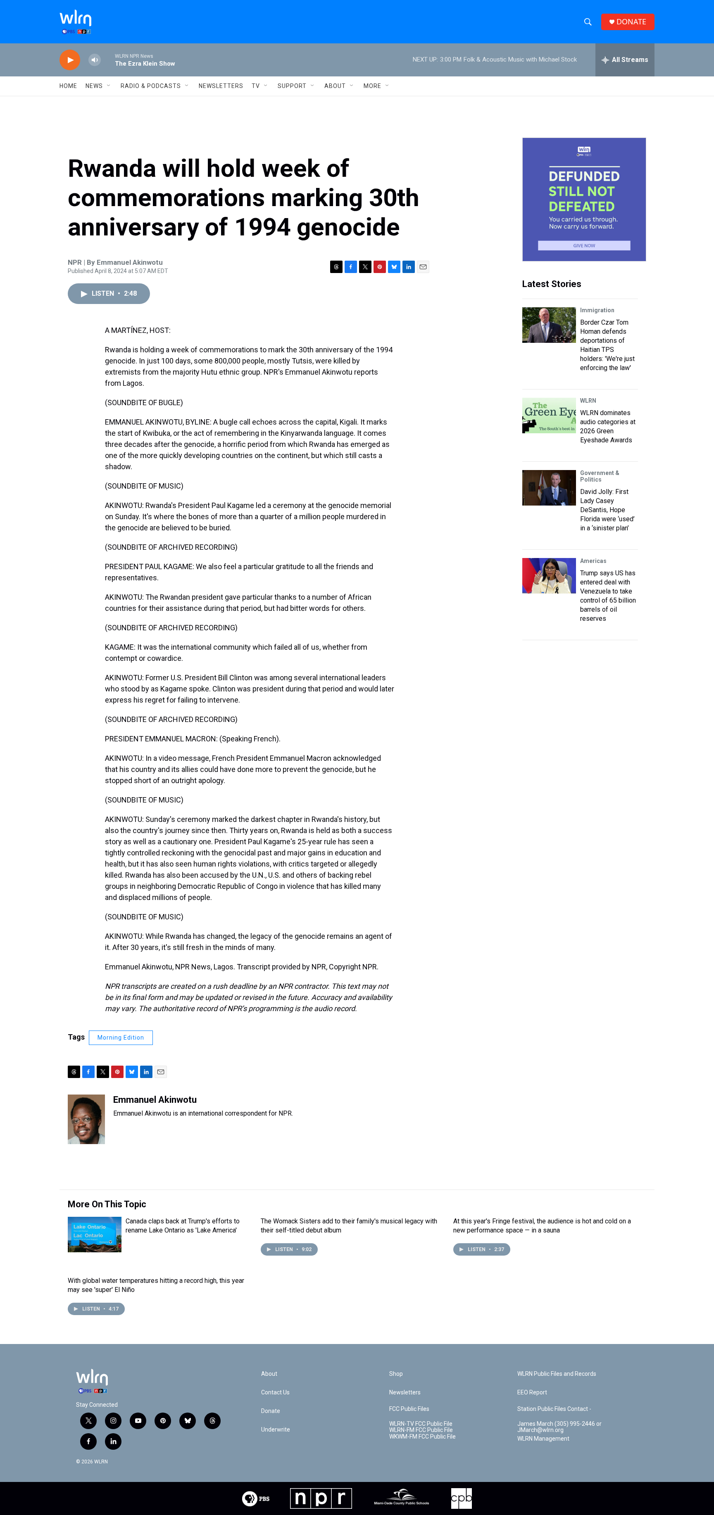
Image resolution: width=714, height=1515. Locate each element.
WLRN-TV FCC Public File (420, 1424)
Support (292, 86)
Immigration (597, 310)
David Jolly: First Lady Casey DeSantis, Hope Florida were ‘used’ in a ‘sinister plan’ (607, 510)
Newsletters (221, 86)
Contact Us (275, 1392)
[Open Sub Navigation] (109, 86)
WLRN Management (543, 1439)
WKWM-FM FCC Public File (422, 1437)
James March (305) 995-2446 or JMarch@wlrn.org (559, 1427)
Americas (593, 561)
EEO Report (532, 1392)
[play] (69, 60)
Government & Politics (599, 476)
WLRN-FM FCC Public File (421, 1430)
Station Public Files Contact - (554, 1409)
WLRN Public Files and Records (556, 1374)
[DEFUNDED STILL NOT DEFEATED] (584, 199)
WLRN (588, 400)
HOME (68, 86)
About (335, 86)
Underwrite (275, 1430)
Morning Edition (121, 1037)
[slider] (108, 59)
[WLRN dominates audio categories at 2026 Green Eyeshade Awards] (549, 415)
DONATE (631, 21)
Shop (396, 1374)
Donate (270, 1411)
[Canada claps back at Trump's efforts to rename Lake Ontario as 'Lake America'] (94, 1234)
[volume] (95, 60)
